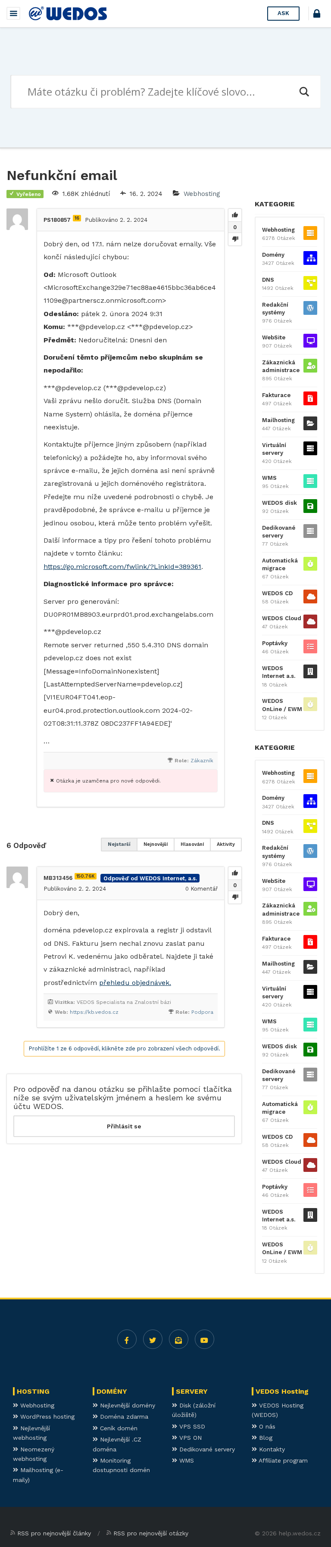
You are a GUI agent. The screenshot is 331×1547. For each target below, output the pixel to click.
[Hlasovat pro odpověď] (234, 873)
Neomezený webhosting (33, 1454)
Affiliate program (282, 1460)
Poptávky (274, 643)
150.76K (85, 876)
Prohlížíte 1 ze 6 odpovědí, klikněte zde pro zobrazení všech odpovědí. (124, 1048)
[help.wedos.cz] (68, 13)
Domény (273, 255)
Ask (283, 13)
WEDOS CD (277, 593)
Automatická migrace (280, 564)
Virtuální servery (274, 449)
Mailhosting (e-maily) (38, 1474)
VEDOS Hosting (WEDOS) (277, 1410)
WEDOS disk (279, 503)
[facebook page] (127, 1339)
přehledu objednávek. (135, 983)
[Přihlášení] (316, 15)
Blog (264, 1437)
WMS (269, 478)
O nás (266, 1426)
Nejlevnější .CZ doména (117, 1444)
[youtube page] (204, 1339)
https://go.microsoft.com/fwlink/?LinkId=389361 (122, 566)
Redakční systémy (275, 308)
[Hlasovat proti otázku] (234, 239)
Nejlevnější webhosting (31, 1433)
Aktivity (226, 844)
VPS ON (189, 1437)
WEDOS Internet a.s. (278, 672)
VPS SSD (191, 1426)
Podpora (202, 1012)
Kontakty (271, 1449)
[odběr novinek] (178, 1339)
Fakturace (276, 395)
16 (77, 218)
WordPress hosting (46, 1416)
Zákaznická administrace (281, 366)
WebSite (273, 337)
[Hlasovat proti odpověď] (234, 897)
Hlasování (192, 844)
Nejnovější (156, 844)
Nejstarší (119, 844)
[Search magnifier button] (304, 92)
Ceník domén (117, 1428)
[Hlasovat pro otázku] (234, 215)
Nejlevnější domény (126, 1405)
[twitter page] (152, 1339)
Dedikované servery (278, 532)
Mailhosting (278, 420)
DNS (268, 279)
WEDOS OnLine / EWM (282, 705)
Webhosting (202, 194)
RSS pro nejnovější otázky (150, 1533)
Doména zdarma (123, 1416)
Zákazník (201, 761)
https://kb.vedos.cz (94, 1012)
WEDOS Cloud (281, 618)
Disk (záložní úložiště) (193, 1410)
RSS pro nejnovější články (54, 1533)
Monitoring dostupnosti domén (121, 1465)
